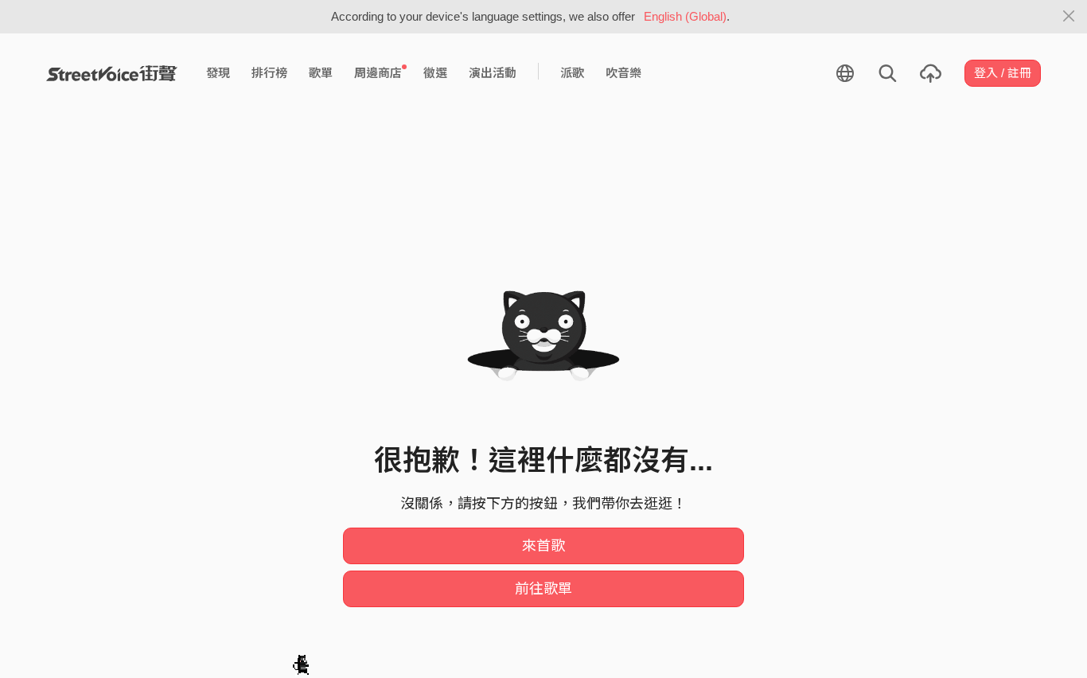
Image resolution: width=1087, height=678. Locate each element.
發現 (218, 73)
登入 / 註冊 (1002, 73)
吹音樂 (623, 73)
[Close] (1069, 16)
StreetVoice (111, 73)
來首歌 (543, 546)
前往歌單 (543, 589)
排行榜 (269, 73)
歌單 (321, 73)
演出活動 (492, 73)
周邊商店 (378, 73)
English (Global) (685, 16)
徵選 (435, 73)
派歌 (572, 73)
